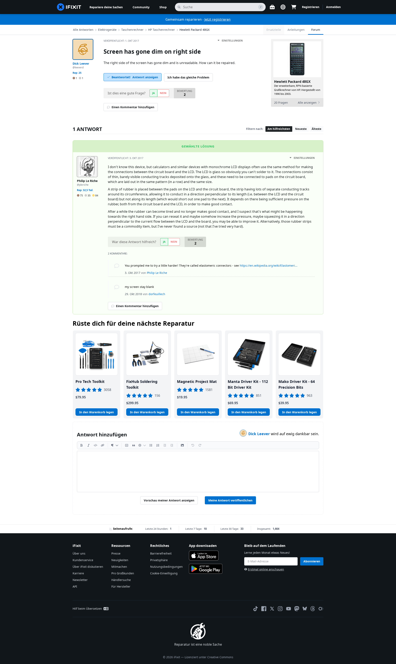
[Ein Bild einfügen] (182, 445)
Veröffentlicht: (121, 41)
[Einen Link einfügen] (102, 445)
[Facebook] (263, 608)
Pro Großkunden (122, 573)
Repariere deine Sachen (106, 7)
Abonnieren (311, 561)
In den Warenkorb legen (96, 412)
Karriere (78, 573)
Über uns (79, 553)
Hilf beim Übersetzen (87, 609)
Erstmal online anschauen (266, 569)
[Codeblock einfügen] (126, 445)
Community (141, 7)
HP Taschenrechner (161, 30)
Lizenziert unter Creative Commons (209, 657)
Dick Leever (259, 433)
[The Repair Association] (320, 608)
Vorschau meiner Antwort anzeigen (169, 500)
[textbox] (198, 471)
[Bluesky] (305, 608)
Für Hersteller (120, 586)
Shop (163, 7)
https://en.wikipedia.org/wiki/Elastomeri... (268, 265)
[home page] (69, 7)
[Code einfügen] (95, 445)
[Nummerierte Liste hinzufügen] (157, 445)
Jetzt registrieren (217, 19)
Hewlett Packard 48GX (194, 30)
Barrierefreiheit (161, 553)
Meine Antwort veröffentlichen (230, 500)
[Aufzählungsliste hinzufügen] (150, 445)
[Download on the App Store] (204, 556)
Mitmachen (119, 567)
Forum (315, 30)
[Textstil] (114, 445)
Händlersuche (121, 580)
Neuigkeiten (119, 560)
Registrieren (310, 7)
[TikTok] (255, 608)
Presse (115, 553)
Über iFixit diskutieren (88, 567)
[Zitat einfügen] (133, 445)
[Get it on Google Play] (205, 569)
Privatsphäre (159, 560)
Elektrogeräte (107, 30)
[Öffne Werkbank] (272, 7)
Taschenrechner (132, 30)
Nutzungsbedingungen (166, 567)
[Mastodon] (296, 608)
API (75, 586)
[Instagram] (280, 608)
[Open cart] (294, 7)
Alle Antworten (83, 30)
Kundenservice (83, 560)
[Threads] (312, 608)
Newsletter (80, 580)
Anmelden (333, 7)
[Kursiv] (88, 445)
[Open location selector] (283, 7)
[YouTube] (288, 608)
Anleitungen (296, 30)
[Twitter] (272, 608)
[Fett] (81, 445)
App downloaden (203, 545)
